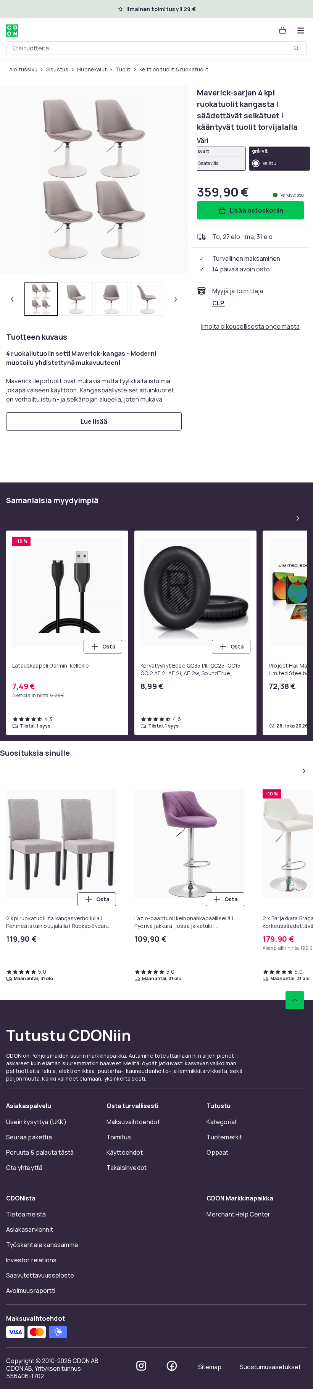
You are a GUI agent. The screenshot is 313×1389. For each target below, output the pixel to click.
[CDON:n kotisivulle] (12, 30)
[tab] (41, 299)
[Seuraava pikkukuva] (175, 299)
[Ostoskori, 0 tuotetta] (282, 30)
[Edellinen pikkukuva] (12, 299)
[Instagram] (141, 1366)
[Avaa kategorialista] (301, 30)
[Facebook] (172, 1366)
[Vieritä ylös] (295, 1000)
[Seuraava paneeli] (298, 518)
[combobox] (156, 48)
